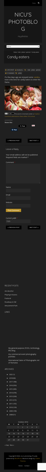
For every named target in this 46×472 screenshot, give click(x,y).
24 (28, 437)
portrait (28, 52)
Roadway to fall (10, 302)
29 (18, 440)
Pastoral (8, 298)
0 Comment (10, 73)
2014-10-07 (10, 70)
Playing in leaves (11, 295)
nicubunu (20, 70)
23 (23, 437)
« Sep (7, 445)
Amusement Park (11, 306)
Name (8, 187)
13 (9, 433)
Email (8, 195)
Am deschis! (9, 291)
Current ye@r (12, 218)
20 (9, 437)
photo (23, 52)
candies (37, 77)
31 (28, 440)
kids (19, 52)
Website (9, 202)
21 (14, 437)
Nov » (12, 445)
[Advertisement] (20, 265)
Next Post (33, 140)
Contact (26, 466)
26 (37, 437)
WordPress (18, 458)
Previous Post (14, 140)
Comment (10, 162)
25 (32, 437)
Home (15, 52)
